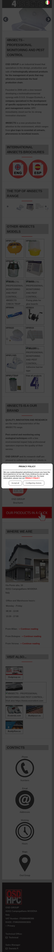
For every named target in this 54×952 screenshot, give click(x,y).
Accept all (15, 483)
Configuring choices (33, 483)
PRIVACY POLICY (32, 478)
